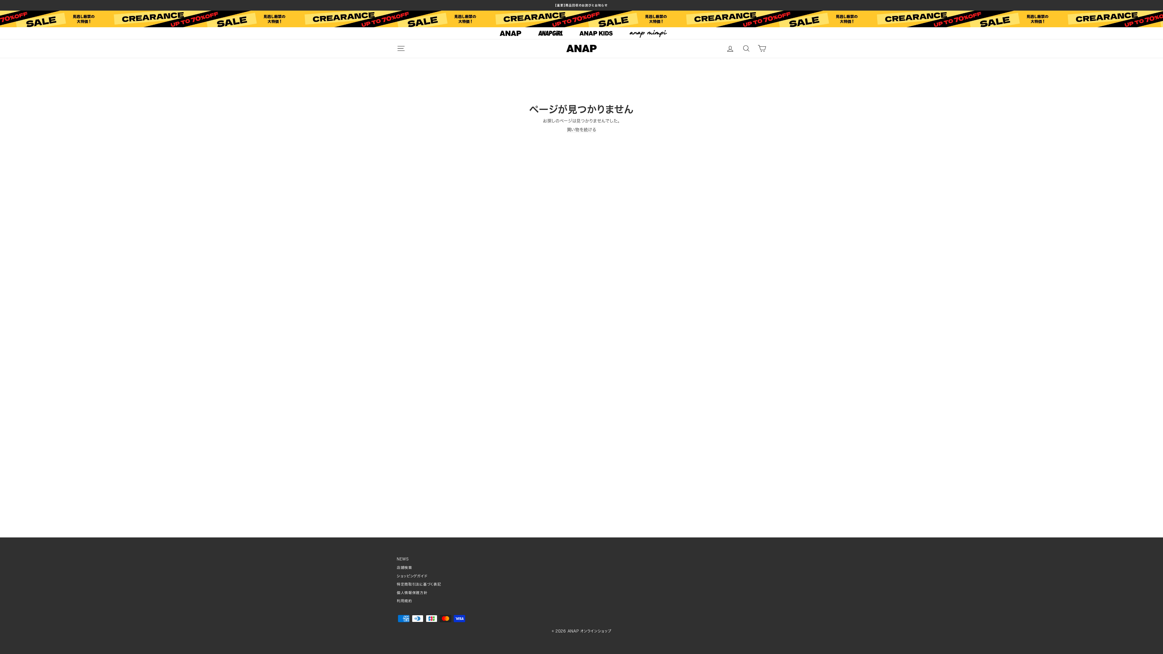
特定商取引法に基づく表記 (419, 584)
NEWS (403, 559)
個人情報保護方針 (412, 592)
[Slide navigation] (581, 33)
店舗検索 (404, 567)
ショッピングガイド (412, 576)
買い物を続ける (581, 129)
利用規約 (404, 601)
